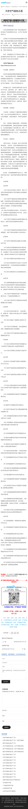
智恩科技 (11, 806)
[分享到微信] (15, 633)
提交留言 (6, 681)
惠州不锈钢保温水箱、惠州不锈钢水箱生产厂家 (15, 751)
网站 (3, 721)
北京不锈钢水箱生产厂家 (9, 763)
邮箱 (3, 715)
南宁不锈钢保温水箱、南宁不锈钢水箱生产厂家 (15, 748)
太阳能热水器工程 (10, 802)
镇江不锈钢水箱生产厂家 (9, 768)
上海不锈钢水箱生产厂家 (9, 760)
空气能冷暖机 (16, 798)
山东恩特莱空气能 (7, 788)
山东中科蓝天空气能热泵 (9, 791)
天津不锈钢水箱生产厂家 (9, 757)
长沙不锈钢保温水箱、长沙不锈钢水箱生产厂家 (15, 746)
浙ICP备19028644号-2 (19, 806)
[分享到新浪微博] (18, 633)
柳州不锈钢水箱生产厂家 (9, 743)
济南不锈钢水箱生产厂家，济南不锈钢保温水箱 (15, 740)
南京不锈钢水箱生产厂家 (9, 765)
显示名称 (4, 710)
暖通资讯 (8, 6)
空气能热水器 (9, 25)
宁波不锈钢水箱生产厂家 (9, 774)
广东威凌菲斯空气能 (8, 785)
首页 (3, 6)
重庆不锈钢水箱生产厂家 (9, 777)
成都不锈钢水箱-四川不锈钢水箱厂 (12, 779)
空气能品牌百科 (14, 6)
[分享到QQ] (12, 633)
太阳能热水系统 (10, 800)
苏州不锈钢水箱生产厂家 (9, 771)
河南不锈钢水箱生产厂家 (9, 737)
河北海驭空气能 (7, 782)
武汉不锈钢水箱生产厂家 (9, 754)
